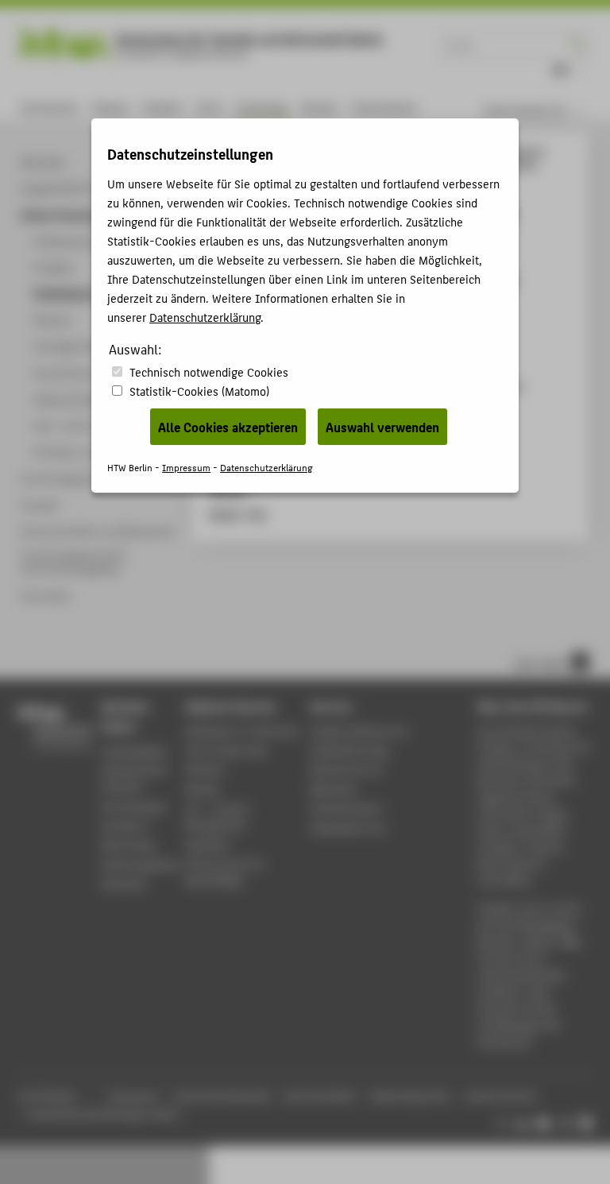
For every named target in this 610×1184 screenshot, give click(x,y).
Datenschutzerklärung (205, 317)
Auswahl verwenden (382, 426)
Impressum (186, 466)
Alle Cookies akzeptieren (228, 426)
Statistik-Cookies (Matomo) (199, 390)
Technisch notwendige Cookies (208, 371)
